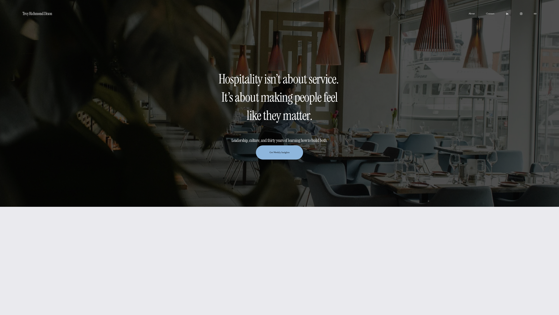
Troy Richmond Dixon (37, 13)
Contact (490, 14)
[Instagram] (521, 13)
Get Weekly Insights (279, 152)
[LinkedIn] (507, 13)
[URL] (535, 13)
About (472, 14)
